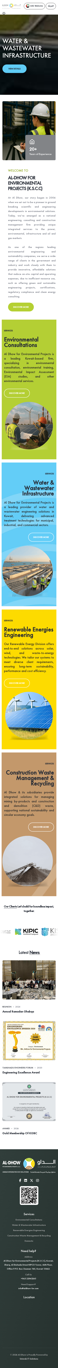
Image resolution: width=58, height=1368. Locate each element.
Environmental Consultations (29, 1219)
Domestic (29, 1240)
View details (14, 68)
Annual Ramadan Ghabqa (18, 1011)
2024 (17, 1006)
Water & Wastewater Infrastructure (29, 1225)
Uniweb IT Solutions (29, 1358)
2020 (39, 1067)
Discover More (21, 307)
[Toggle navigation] (4, 13)
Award (6, 1128)
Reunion (6, 1006)
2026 (16, 1128)
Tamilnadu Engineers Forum (17, 1067)
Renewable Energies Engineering (29, 1230)
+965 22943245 (28, 1278)
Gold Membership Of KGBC (19, 1133)
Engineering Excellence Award (21, 1072)
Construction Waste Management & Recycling (29, 1235)
